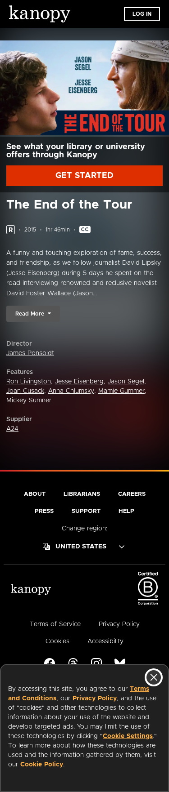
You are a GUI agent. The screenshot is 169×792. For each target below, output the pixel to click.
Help (126, 511)
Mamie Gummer (121, 391)
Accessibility (105, 641)
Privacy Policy (95, 698)
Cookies (57, 641)
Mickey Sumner (28, 400)
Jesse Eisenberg (79, 381)
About (35, 494)
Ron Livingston (28, 381)
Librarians (82, 494)
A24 (12, 429)
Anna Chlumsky (71, 391)
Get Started (84, 176)
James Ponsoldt (30, 353)
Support (86, 511)
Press (44, 511)
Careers (132, 494)
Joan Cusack (25, 391)
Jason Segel (126, 381)
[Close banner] (153, 677)
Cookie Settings (128, 736)
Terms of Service (55, 624)
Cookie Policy (41, 764)
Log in (141, 14)
